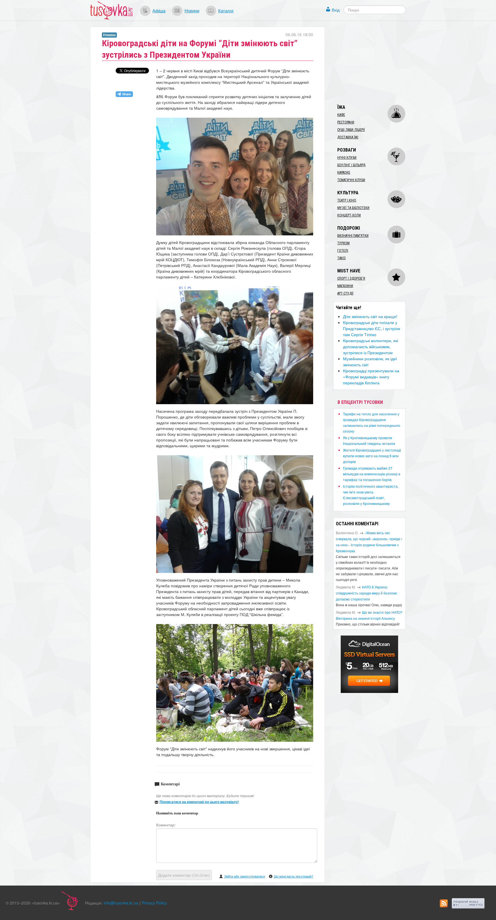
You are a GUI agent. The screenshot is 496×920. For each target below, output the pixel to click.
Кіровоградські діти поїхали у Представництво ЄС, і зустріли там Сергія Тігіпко (371, 328)
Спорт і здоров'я (351, 278)
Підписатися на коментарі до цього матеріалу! (199, 801)
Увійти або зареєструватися (244, 876)
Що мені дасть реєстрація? (293, 876)
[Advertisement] (376, 62)
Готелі (342, 251)
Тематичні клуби (351, 180)
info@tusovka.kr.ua (121, 903)
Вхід (336, 10)
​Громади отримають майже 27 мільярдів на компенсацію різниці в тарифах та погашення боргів (371, 474)
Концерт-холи (349, 215)
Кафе (341, 115)
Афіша (158, 10)
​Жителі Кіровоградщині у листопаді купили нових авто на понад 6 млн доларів (372, 456)
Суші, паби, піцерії (351, 130)
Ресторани (345, 122)
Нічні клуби (346, 158)
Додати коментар (184, 875)
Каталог (226, 10)
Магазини (345, 286)
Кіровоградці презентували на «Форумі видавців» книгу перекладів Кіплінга (371, 377)
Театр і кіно (346, 200)
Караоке (343, 173)
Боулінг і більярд (351, 165)
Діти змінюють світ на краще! (370, 316)
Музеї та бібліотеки (353, 208)
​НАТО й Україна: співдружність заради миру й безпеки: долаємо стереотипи (367, 592)
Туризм (343, 243)
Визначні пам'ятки (353, 236)
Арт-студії (345, 293)
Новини (192, 10)
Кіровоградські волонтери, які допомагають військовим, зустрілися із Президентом (370, 346)
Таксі (341, 258)
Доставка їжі (347, 137)
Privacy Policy (154, 903)
